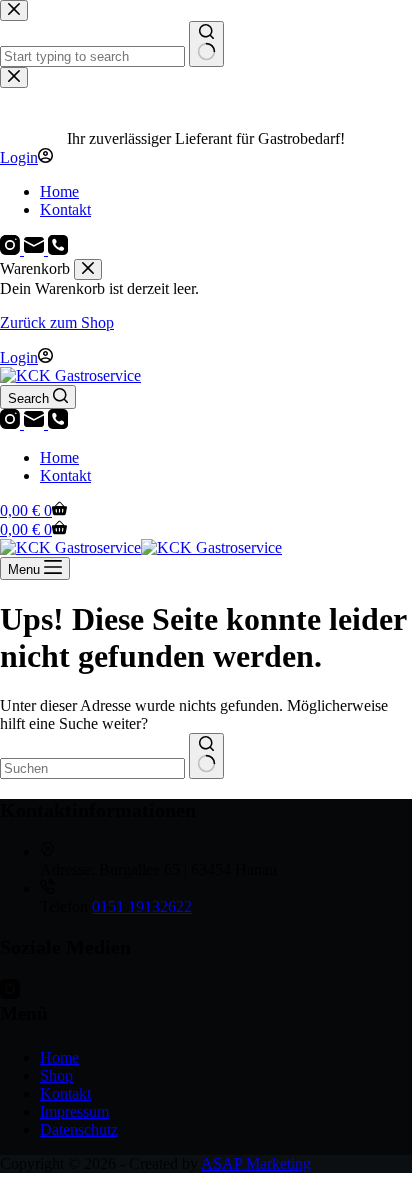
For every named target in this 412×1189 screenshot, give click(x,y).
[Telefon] (58, 423)
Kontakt (65, 475)
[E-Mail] (36, 423)
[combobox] (92, 768)
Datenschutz (79, 1129)
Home (59, 457)
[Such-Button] (206, 756)
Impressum (74, 1111)
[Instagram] (12, 423)
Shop (56, 1075)
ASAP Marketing (256, 1163)
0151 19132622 (142, 906)
